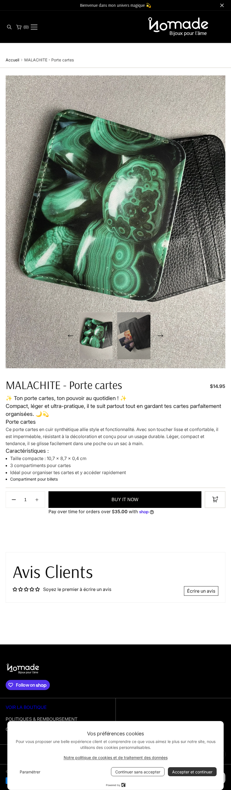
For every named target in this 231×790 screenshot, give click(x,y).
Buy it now (125, 499)
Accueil (12, 59)
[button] (9, 27)
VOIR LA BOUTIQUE (26, 707)
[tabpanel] (98, 336)
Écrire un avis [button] (201, 591)
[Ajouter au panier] (215, 499)
